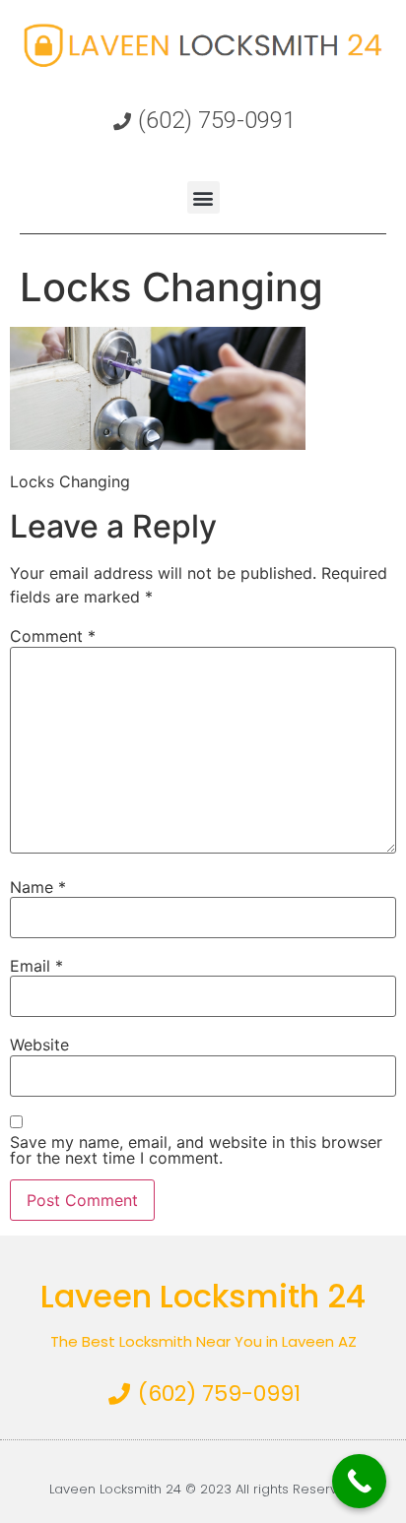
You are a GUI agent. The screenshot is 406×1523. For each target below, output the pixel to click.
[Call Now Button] (359, 1481)
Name (38, 887)
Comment (53, 636)
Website (39, 1044)
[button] (203, 197)
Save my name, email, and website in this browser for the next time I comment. (196, 1150)
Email (36, 966)
